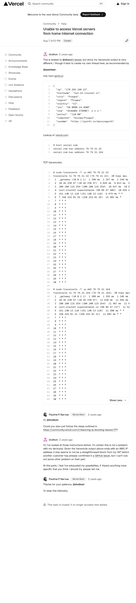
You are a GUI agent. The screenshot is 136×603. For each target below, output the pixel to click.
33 (48, 285)
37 (48, 299)
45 (48, 328)
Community (49, 23)
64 (48, 395)
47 (48, 335)
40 (48, 310)
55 (48, 363)
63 (48, 391)
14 (48, 218)
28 (48, 268)
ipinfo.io (58, 76)
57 (48, 370)
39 (48, 306)
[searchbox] (65, 4)
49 (48, 342)
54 (48, 360)
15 (48, 221)
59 (48, 377)
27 (48, 264)
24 (48, 253)
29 (48, 271)
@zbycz (67, 59)
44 (48, 324)
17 (48, 229)
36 (48, 296)
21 (48, 243)
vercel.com (61, 135)
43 (48, 321)
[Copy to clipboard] (124, 86)
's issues (72, 59)
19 (48, 236)
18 (48, 232)
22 (48, 246)
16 (48, 225)
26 (48, 260)
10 (48, 117)
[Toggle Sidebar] (37, 85)
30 (48, 275)
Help (63, 23)
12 (48, 124)
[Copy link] (127, 41)
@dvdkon (52, 419)
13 (48, 214)
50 (48, 345)
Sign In (125, 3)
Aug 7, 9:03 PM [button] (51, 40)
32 (48, 282)
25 (48, 257)
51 (48, 349)
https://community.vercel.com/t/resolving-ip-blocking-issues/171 (80, 429)
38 (48, 303)
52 (48, 353)
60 (48, 381)
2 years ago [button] (66, 54)
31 (48, 278)
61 (48, 384)
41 (48, 314)
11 (48, 121)
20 (48, 239)
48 (48, 338)
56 (48, 367)
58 (48, 374)
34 (48, 289)
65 (48, 399)
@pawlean (49, 69)
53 (48, 356)
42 (48, 317)
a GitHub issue (101, 455)
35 (48, 292)
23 (48, 250)
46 (48, 331)
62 (48, 388)
